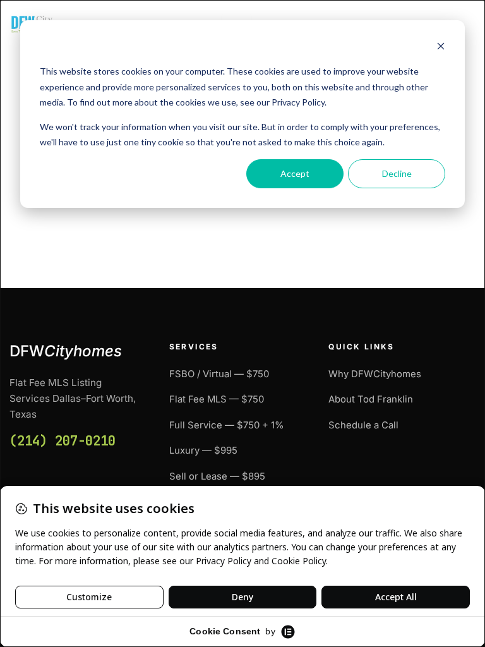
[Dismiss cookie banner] (440, 48)
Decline (397, 173)
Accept (294, 173)
